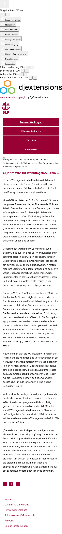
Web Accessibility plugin (13, 97)
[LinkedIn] (18, 484)
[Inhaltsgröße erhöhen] (32, 67)
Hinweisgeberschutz (16, 510)
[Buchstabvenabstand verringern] (31, 78)
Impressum (11, 499)
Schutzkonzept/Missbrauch (20, 515)
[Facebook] (5, 484)
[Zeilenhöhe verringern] (21, 74)
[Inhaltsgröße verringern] (28, 67)
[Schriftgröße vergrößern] (27, 71)
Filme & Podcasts (31, 131)
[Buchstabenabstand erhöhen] (35, 78)
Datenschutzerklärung (17, 504)
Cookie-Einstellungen (16, 526)
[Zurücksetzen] (2, 15)
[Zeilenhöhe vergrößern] (25, 74)
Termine (31, 140)
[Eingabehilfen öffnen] (4, 4)
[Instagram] (11, 484)
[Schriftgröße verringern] (23, 71)
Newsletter (31, 149)
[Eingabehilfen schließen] (7, 14)
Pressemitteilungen (31, 122)
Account (9, 520)
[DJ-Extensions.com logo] (31, 93)
